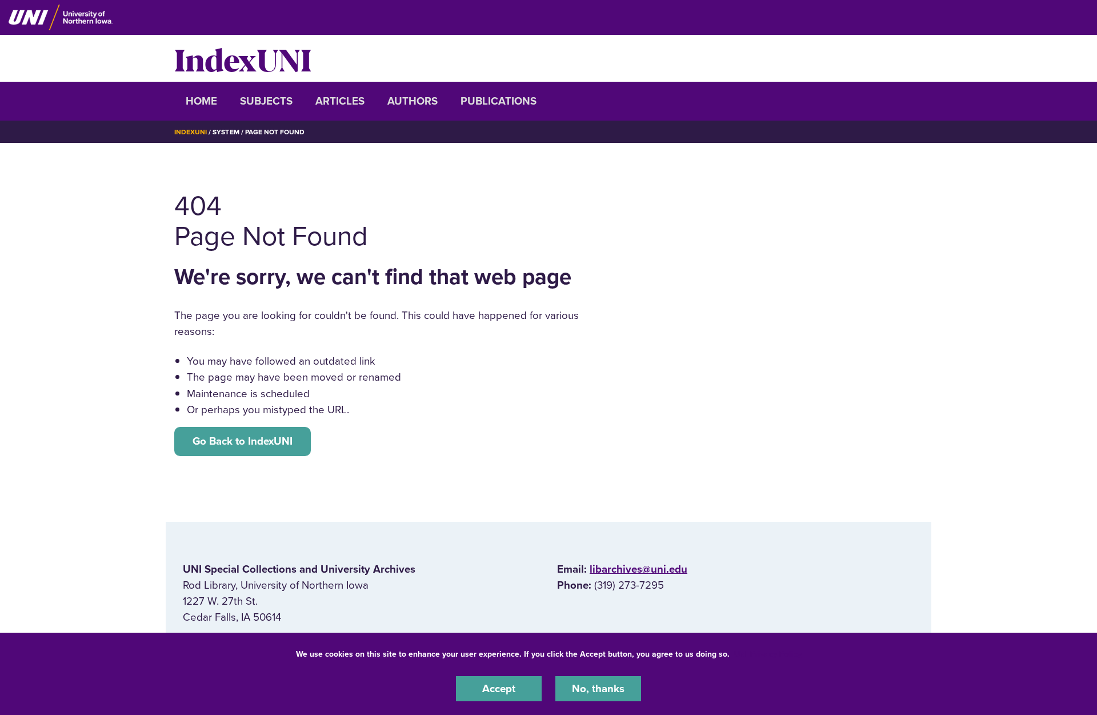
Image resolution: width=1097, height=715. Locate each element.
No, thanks (598, 688)
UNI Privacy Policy (768, 654)
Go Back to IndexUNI (243, 441)
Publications (499, 101)
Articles (340, 101)
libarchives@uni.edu (638, 569)
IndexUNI (242, 58)
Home (201, 101)
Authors (412, 101)
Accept (498, 688)
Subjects (266, 101)
